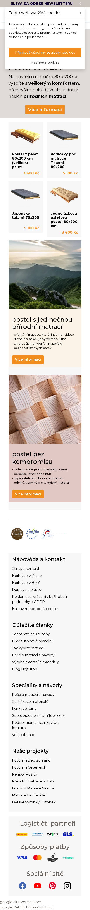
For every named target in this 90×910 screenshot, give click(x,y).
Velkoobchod (23, 735)
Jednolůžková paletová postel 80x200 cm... (64, 219)
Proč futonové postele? (32, 641)
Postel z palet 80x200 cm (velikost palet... (25, 160)
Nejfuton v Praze (27, 576)
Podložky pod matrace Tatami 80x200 (63, 160)
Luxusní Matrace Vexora (33, 788)
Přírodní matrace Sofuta (33, 781)
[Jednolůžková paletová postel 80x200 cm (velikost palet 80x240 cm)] (64, 194)
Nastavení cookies (45, 62)
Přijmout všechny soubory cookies (45, 52)
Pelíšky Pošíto (24, 774)
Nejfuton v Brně (26, 583)
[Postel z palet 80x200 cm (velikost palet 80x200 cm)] (26, 135)
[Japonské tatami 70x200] (26, 194)
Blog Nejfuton (24, 669)
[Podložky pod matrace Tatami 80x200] (64, 135)
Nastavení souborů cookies (35, 609)
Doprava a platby (27, 590)
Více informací (45, 109)
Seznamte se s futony (31, 634)
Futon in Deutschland (31, 760)
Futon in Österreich (29, 767)
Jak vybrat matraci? (29, 648)
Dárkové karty (24, 709)
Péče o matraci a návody (33, 655)
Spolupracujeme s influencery (38, 716)
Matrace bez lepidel (29, 795)
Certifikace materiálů (30, 702)
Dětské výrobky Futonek (34, 802)
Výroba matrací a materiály (35, 662)
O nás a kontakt (26, 569)
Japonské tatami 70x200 (25, 215)
